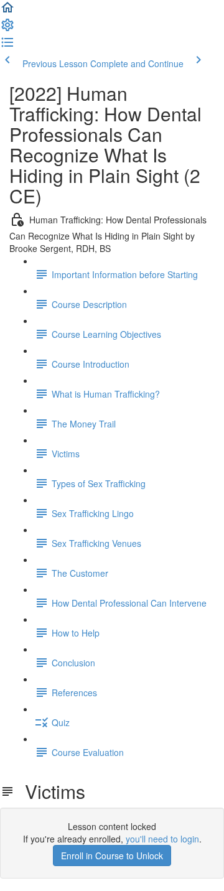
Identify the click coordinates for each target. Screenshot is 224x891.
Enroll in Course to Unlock (112, 855)
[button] (7, 11)
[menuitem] (7, 28)
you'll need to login (162, 839)
